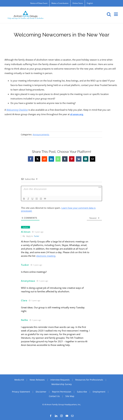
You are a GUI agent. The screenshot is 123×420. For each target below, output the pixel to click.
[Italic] (28, 199)
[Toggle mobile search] (109, 14)
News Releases (37, 379)
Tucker (36, 236)
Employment (99, 391)
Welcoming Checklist (17, 109)
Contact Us (54, 396)
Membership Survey (61, 384)
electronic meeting (45, 255)
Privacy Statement (21, 391)
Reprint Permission (61, 391)
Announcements (41, 134)
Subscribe (82, 391)
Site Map (69, 396)
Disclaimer (41, 391)
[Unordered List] (41, 199)
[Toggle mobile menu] (116, 14)
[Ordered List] (36, 199)
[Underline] (32, 199)
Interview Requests (60, 379)
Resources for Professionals (89, 379)
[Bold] (24, 199)
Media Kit (19, 379)
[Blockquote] (45, 199)
